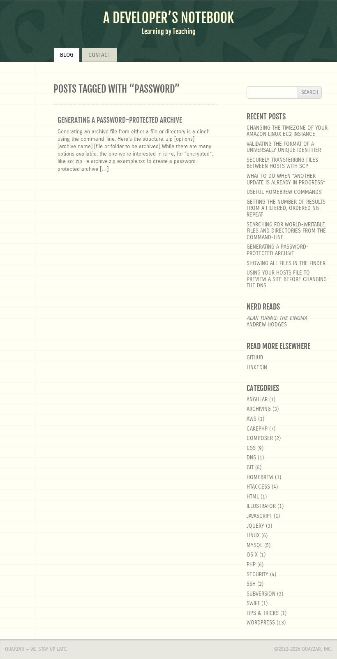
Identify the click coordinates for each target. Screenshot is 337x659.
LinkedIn (257, 367)
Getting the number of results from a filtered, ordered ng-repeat (286, 209)
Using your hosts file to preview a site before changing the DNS (287, 279)
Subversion (261, 594)
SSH (251, 584)
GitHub (255, 358)
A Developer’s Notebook (168, 18)
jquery (255, 526)
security (257, 574)
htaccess (258, 487)
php (251, 565)
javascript (259, 516)
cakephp (257, 429)
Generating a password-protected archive (120, 120)
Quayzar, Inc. (317, 649)
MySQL (255, 545)
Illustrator (261, 506)
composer (260, 438)
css (251, 448)
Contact (99, 55)
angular (257, 400)
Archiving (259, 409)
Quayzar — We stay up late (36, 649)
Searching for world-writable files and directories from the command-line (286, 231)
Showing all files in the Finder (286, 263)
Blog (66, 55)
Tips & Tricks (263, 613)
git (250, 467)
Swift (253, 603)
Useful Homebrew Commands (284, 192)
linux (253, 535)
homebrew (260, 477)
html (253, 497)
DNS (251, 458)
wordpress (261, 623)
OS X (252, 555)
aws (251, 419)
